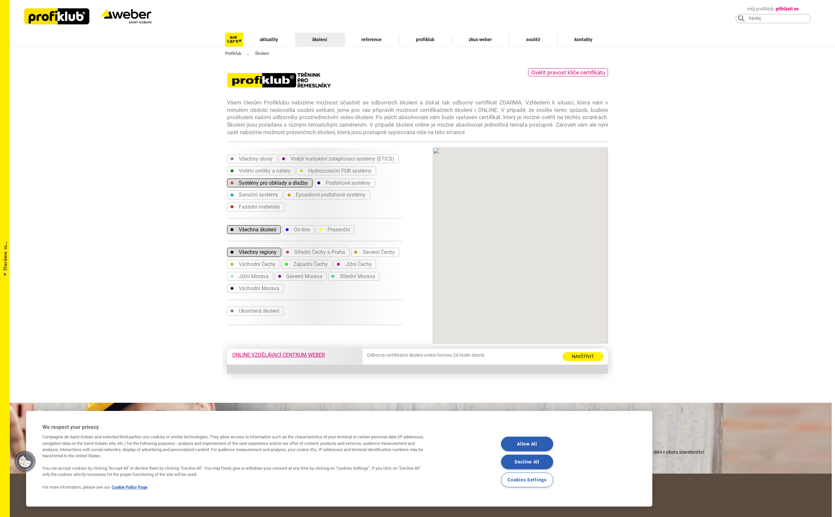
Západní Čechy (306, 264)
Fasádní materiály (255, 206)
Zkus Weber (480, 39)
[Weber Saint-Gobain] (132, 16)
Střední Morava (353, 276)
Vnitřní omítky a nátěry (260, 170)
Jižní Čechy (354, 264)
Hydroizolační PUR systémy (335, 170)
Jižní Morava (249, 276)
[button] (25, 461)
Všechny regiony (253, 252)
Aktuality (269, 39)
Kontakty (583, 39)
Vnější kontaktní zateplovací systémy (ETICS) (337, 158)
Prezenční (334, 229)
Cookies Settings (527, 479)
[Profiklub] (56, 16)
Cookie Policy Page (129, 487)
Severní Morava (300, 276)
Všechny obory (251, 158)
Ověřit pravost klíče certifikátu (568, 72)
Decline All (527, 462)
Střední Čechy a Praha (315, 252)
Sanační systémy (254, 194)
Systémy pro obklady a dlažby (269, 182)
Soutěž (533, 39)
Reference (371, 39)
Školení (319, 39)
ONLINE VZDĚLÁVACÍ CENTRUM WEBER (278, 355)
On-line (297, 229)
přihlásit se (787, 9)
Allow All (527, 444)
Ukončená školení (254, 310)
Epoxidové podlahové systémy (326, 194)
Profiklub (425, 39)
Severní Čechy (374, 252)
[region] (339, 459)
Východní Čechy (253, 264)
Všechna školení (253, 229)
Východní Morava (254, 288)
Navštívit (583, 356)
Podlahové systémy (344, 182)
